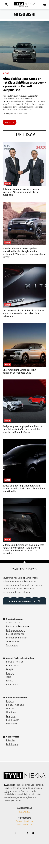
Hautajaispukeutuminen (18, 626)
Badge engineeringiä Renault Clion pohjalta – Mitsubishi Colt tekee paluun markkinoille (24, 488)
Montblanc (11, 712)
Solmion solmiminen (16, 637)
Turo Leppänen (9, 113)
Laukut (9, 680)
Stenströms (11, 723)
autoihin (29, 788)
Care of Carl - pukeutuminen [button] (20, 658)
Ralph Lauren (12, 720)
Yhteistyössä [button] (12, 736)
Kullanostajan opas (15, 630)
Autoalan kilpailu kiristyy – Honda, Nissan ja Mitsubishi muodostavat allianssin (21, 192)
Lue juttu (9, 122)
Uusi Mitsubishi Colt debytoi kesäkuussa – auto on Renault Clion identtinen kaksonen (24, 313)
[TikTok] (27, 833)
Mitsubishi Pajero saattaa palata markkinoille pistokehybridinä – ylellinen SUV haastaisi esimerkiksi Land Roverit (24, 252)
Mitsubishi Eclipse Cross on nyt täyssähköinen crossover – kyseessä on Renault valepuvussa (24, 84)
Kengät (9, 669)
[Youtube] (33, 833)
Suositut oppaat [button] (14, 619)
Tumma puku (12, 645)
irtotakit (19, 661)
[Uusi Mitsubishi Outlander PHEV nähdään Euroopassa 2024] (24, 345)
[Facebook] (15, 833)
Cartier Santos (13, 622)
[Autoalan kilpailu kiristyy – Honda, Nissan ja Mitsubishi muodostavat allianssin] (24, 164)
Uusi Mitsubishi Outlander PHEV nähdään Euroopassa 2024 (19, 371)
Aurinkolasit (12, 684)
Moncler (10, 708)
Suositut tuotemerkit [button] (17, 697)
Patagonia (11, 716)
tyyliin (6, 791)
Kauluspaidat (12, 665)
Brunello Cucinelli (15, 705)
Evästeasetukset (25, 824)
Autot (6, 73)
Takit (8, 677)
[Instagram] (21, 833)
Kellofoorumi (12, 744)
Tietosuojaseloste (24, 821)
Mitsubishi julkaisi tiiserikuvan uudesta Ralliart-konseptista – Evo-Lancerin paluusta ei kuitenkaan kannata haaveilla (23, 549)
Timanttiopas (12, 641)
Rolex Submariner (15, 634)
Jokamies (10, 740)
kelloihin (21, 788)
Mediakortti (24, 811)
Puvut (9, 661)
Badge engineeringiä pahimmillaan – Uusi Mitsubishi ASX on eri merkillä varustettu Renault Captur (22, 429)
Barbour (10, 701)
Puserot (10, 673)
